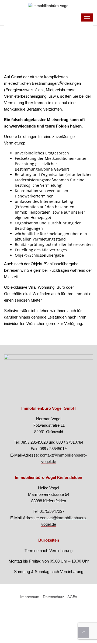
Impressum (29, 597)
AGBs (72, 597)
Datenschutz (53, 597)
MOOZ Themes (36, 631)
